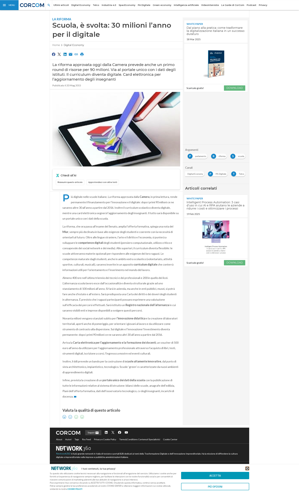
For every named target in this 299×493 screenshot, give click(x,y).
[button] (9, 5)
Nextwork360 (63, 453)
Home (56, 45)
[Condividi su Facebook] (53, 54)
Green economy (162, 5)
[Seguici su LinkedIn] (106, 432)
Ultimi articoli (61, 5)
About (59, 439)
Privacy (263, 5)
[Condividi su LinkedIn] (64, 54)
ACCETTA (215, 475)
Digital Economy (80, 5)
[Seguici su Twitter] (113, 432)
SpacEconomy (127, 5)
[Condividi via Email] (70, 54)
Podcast (251, 5)
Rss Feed (86, 439)
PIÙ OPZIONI (215, 486)
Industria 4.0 (109, 5)
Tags (76, 439)
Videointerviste (210, 5)
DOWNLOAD (234, 87)
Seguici (91, 432)
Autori (68, 439)
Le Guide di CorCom (232, 5)
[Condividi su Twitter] (59, 54)
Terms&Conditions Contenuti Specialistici (139, 439)
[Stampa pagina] (81, 54)
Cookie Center (170, 439)
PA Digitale (144, 5)
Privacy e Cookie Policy (105, 439)
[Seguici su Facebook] (119, 432)
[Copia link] (76, 54)
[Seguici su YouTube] (126, 432)
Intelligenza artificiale (186, 5)
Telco (96, 5)
